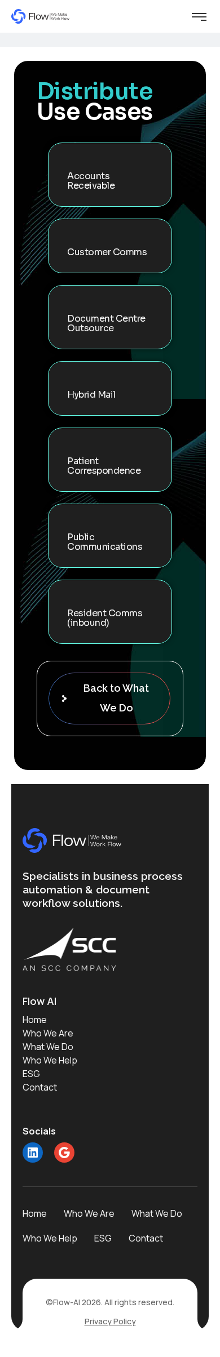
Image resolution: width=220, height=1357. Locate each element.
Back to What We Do (116, 698)
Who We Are (48, 1033)
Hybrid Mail (91, 395)
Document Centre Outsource (106, 323)
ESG (31, 1073)
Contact (40, 1087)
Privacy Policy (110, 1321)
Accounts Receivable (91, 181)
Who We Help (50, 1060)
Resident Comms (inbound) (104, 618)
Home (35, 1019)
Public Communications (104, 542)
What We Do (48, 1046)
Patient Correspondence (103, 466)
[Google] (64, 1152)
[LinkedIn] (33, 1152)
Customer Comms (107, 252)
